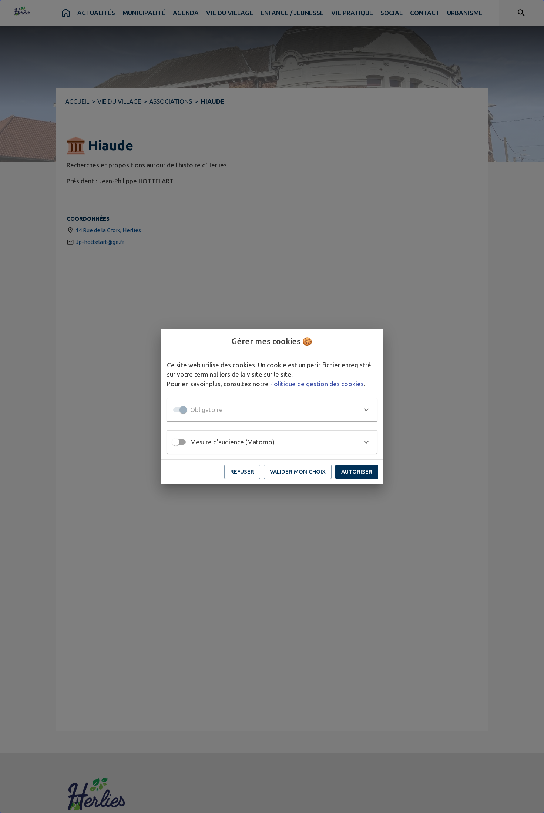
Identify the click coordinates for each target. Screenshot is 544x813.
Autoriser (356, 471)
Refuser (242, 471)
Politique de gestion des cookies (317, 383)
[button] (272, 409)
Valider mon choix (298, 471)
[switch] (176, 442)
